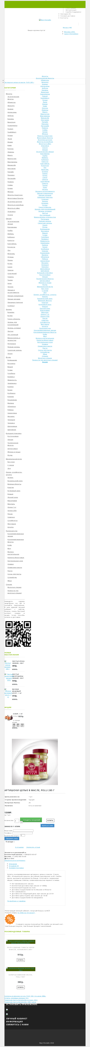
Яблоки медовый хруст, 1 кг (17, 691)
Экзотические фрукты (45, 78)
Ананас (45, 84)
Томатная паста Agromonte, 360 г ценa (20, 1002)
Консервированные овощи (45, 330)
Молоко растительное (45, 338)
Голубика (45, 237)
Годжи (44, 235)
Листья (45, 213)
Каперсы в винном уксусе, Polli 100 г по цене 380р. (25, 996)
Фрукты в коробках (45, 142)
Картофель (45, 164)
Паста (45, 348)
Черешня (45, 265)
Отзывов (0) (14, 866)
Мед (45, 336)
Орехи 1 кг (45, 314)
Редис (45, 175)
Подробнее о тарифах (16, 901)
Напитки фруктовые (45, 340)
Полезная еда (45, 328)
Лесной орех (45, 308)
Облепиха (45, 257)
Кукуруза (45, 166)
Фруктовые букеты (45, 138)
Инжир (45, 104)
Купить (14, 669)
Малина (45, 255)
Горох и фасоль (45, 207)
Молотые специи (45, 358)
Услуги (45, 148)
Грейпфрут (45, 98)
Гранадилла (45, 94)
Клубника (45, 249)
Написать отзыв (33, 847)
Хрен (45, 187)
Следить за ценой (31, 820)
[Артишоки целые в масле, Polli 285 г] (35, 787)
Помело (45, 128)
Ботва (44, 205)
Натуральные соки (45, 342)
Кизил (45, 247)
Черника (45, 267)
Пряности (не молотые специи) (45, 360)
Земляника (45, 243)
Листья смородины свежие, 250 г (18, 676)
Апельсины (45, 86)
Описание (13, 864)
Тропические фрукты (45, 279)
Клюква (45, 251)
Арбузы (45, 88)
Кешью (45, 306)
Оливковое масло (45, 346)
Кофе (45, 334)
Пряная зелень (45, 221)
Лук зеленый (45, 215)
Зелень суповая (45, 211)
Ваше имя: (8, 831)
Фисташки (45, 324)
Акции (45, 362)
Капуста (45, 162)
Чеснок (45, 189)
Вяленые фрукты (45, 300)
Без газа (45, 289)
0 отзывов (19, 847)
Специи (45, 356)
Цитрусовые (45, 281)
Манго (45, 112)
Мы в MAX (10, 858)
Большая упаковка (45, 273)
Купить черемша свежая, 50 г (16, 998)
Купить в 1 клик (47, 825)
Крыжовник (45, 253)
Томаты (45, 183)
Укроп (44, 225)
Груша (45, 100)
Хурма (45, 132)
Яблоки (45, 134)
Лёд (45, 293)
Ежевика (45, 239)
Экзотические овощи (45, 152)
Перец (45, 173)
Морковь (45, 169)
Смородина (45, 261)
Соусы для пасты (45, 350)
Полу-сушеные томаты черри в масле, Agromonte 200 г (20, 948)
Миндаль (45, 312)
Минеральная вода (45, 287)
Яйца (45, 354)
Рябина (45, 259)
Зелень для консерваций (45, 209)
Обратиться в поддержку (14, 860)
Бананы (45, 90)
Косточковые (45, 275)
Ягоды (44, 227)
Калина (45, 245)
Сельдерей (45, 181)
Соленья (45, 199)
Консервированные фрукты (45, 332)
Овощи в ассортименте (45, 191)
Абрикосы (45, 80)
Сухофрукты (45, 322)
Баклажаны (45, 154)
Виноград (45, 92)
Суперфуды (45, 352)
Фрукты (45, 76)
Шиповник (45, 271)
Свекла (45, 179)
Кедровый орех (45, 304)
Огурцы (45, 171)
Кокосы (45, 108)
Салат (45, 177)
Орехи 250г (45, 316)
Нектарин (45, 120)
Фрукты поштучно (44, 136)
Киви (45, 106)
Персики (45, 124)
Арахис (45, 297)
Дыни (45, 102)
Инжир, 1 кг (17, 714)
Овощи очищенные (45, 193)
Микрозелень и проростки (45, 217)
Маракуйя (45, 118)
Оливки (45, 344)
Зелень (45, 201)
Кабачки (45, 160)
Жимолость (45, 241)
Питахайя (45, 126)
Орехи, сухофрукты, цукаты (45, 295)
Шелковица (45, 269)
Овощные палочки (45, 197)
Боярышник (45, 229)
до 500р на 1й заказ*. (26, 913)
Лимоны (45, 110)
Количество (9, 820)
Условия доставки (16, 868)
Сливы (45, 130)
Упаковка (45, 146)
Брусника (45, 231)
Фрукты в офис (45, 144)
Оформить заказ (12, 838)
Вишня (45, 233)
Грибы (45, 156)
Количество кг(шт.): (11, 836)
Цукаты (45, 326)
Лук (45, 167)
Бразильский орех (44, 298)
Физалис (45, 263)
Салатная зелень (45, 223)
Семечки (45, 320)
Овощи (45, 150)
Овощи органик (45, 195)
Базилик (45, 203)
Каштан (45, 302)
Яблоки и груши (45, 283)
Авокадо (45, 82)
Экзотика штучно (45, 140)
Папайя (45, 122)
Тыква (45, 185)
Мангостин (45, 114)
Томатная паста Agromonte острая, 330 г (21, 1000)
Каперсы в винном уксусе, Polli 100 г (21, 976)
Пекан (45, 318)
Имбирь (45, 158)
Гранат (45, 96)
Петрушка (45, 219)
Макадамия (45, 310)
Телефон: (8, 833)
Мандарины (45, 116)
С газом (45, 291)
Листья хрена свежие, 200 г (18, 662)
